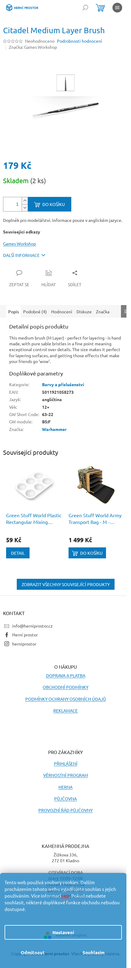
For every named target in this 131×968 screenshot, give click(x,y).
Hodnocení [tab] (61, 311)
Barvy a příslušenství (63, 384)
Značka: (33, 47)
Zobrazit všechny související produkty (66, 584)
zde (65, 896)
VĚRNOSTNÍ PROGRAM (65, 775)
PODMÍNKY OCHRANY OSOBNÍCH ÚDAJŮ (65, 699)
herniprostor (24, 643)
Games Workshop (19, 243)
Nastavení (63, 932)
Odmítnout (33, 952)
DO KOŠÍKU (53, 204)
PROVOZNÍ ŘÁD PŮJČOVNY (65, 810)
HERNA (65, 787)
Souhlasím (94, 952)
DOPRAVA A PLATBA (65, 675)
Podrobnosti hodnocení (79, 41)
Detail (18, 553)
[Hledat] (85, 8)
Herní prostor (25, 634)
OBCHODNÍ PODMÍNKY (65, 687)
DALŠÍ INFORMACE (21, 255)
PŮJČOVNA (65, 798)
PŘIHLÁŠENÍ (65, 763)
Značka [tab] (102, 311)
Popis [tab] (13, 311)
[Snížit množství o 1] (25, 207)
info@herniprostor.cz (32, 625)
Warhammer (54, 429)
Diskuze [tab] (84, 311)
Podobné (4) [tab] (35, 311)
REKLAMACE (65, 710)
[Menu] (117, 8)
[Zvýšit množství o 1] (25, 200)
